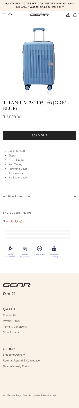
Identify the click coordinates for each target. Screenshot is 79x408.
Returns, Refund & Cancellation (22, 360)
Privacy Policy (11, 321)
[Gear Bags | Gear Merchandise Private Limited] (39, 15)
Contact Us (9, 315)
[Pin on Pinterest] (20, 221)
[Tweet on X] (11, 221)
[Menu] (4, 15)
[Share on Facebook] (16, 221)
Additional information (17, 196)
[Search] (12, 15)
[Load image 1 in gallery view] (39, 58)
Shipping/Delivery (14, 355)
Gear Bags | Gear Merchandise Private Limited (33, 395)
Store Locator (11, 332)
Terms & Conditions (15, 326)
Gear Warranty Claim (16, 366)
